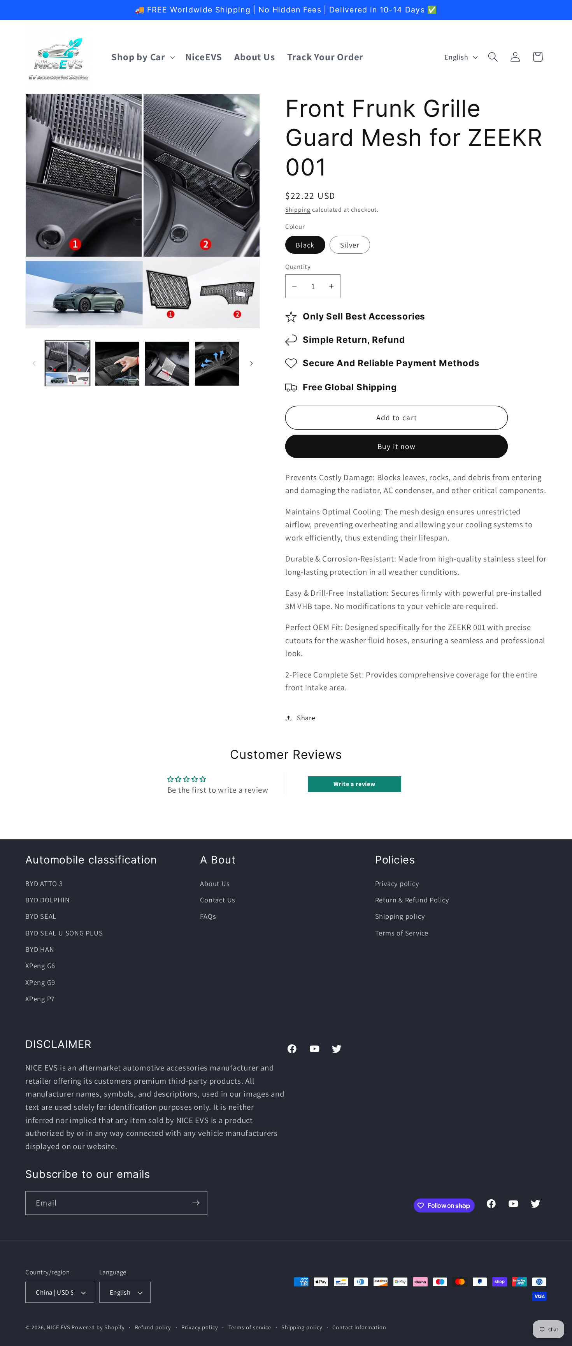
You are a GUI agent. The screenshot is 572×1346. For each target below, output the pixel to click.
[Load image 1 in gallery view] (67, 363)
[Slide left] (33, 363)
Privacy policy (397, 883)
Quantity (298, 266)
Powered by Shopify (98, 1327)
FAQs (208, 916)
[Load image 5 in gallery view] (217, 363)
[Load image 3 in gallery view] (117, 363)
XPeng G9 (40, 982)
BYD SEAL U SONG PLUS (64, 933)
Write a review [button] (354, 784)
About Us (215, 883)
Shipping (298, 210)
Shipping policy (400, 916)
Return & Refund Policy (412, 900)
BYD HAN (39, 949)
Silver (350, 244)
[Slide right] (251, 363)
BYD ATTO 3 (44, 883)
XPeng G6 (40, 965)
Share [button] (306, 718)
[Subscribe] (196, 1203)
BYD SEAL (40, 916)
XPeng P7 (40, 999)
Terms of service (250, 1327)
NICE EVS (58, 1327)
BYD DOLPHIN (47, 900)
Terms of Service (401, 933)
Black (305, 244)
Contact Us (217, 900)
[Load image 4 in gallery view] (167, 363)
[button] (142, 57)
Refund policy (153, 1327)
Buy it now (396, 447)
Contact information (359, 1327)
